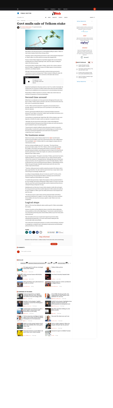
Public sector (23, 20)
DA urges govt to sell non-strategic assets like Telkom (38, 81)
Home (18, 20)
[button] (17, 9)
